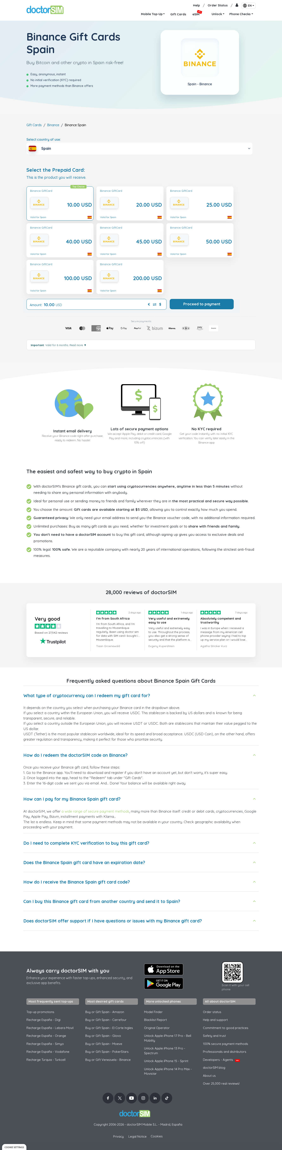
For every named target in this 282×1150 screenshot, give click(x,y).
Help (196, 5)
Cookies (157, 1136)
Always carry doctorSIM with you (67, 970)
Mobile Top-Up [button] (151, 14)
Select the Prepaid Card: (55, 170)
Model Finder (153, 1012)
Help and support (215, 1020)
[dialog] (14, 1147)
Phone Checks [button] (240, 14)
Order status (212, 1012)
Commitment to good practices (225, 1028)
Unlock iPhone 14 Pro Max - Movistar (168, 1071)
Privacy (118, 1136)
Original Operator (157, 1028)
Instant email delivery (72, 431)
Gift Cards (34, 125)
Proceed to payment (201, 304)
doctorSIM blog (214, 1068)
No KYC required (206, 429)
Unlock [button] (217, 14)
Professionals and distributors (224, 1052)
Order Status (218, 5)
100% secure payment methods (225, 1044)
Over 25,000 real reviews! (221, 1083)
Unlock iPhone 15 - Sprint (166, 1061)
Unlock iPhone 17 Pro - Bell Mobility (167, 1038)
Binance (53, 125)
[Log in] (236, 5)
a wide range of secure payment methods (95, 811)
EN (250, 5)
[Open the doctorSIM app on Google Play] (163, 983)
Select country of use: (43, 139)
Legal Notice (137, 1136)
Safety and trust (214, 1036)
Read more (78, 345)
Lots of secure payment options (139, 429)
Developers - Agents (221, 1060)
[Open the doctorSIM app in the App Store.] (163, 969)
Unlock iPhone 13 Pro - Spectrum (164, 1050)
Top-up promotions (40, 1012)
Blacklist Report (155, 1020)
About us (209, 1076)
